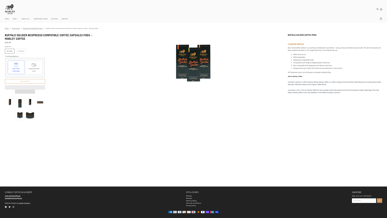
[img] (377, 9)
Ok (380, 200)
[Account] (381, 9)
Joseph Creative (24, 203)
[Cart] (381, 19)
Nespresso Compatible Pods (33, 28)
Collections (16, 28)
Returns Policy (191, 201)
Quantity (8, 46)
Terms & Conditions (193, 203)
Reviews (189, 198)
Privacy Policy (191, 205)
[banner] (10, 9)
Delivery (189, 196)
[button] (25, 87)
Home (7, 28)
